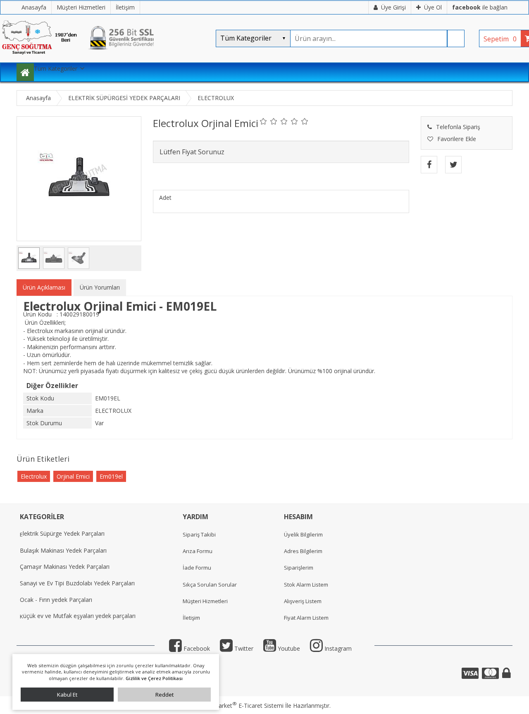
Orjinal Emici (73, 476)
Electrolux (34, 476)
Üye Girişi (393, 7)
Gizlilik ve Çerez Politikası (154, 678)
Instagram (337, 648)
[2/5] (268, 121)
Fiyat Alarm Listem (306, 617)
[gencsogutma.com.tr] (103, 58)
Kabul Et (67, 694)
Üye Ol (433, 7)
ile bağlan (480, 7)
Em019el (111, 476)
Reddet (164, 694)
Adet (165, 197)
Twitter (243, 648)
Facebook (196, 648)
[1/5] (263, 121)
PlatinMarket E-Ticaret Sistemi (241, 705)
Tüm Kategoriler (55, 68)
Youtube (288, 648)
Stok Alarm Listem (306, 584)
